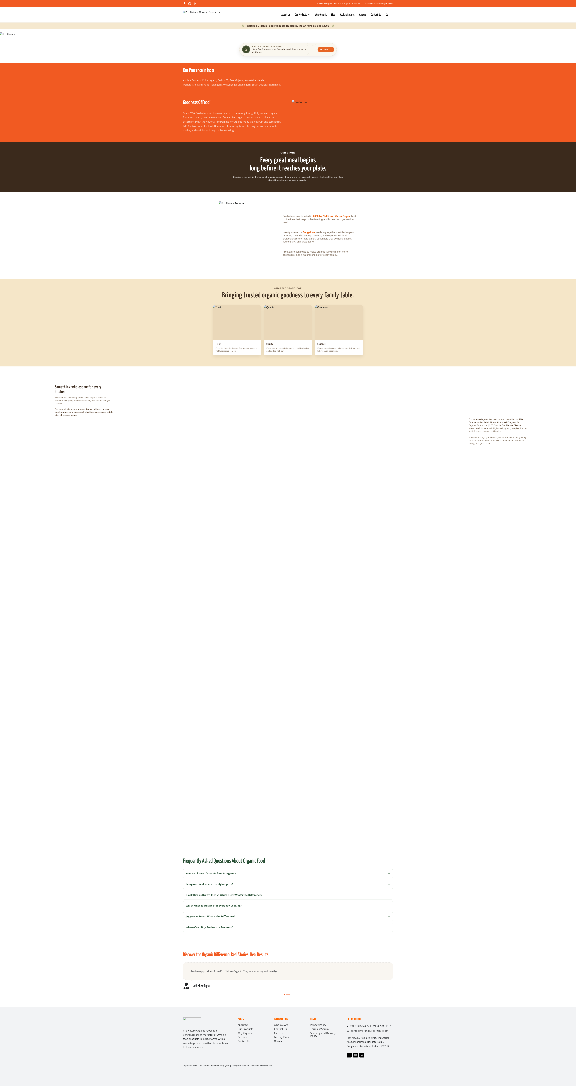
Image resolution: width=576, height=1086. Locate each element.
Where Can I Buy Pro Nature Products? (209, 927)
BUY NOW (326, 49)
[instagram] (355, 1064)
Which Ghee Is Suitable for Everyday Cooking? (214, 905)
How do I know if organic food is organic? (211, 873)
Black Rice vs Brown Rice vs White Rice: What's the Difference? (224, 895)
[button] (387, 14)
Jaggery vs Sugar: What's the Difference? (210, 916)
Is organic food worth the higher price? (209, 884)
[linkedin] (361, 1064)
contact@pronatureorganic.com (379, 3)
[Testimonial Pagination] (282, 1003)
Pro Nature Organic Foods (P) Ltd (214, 1075)
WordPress (267, 1075)
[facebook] (349, 1064)
